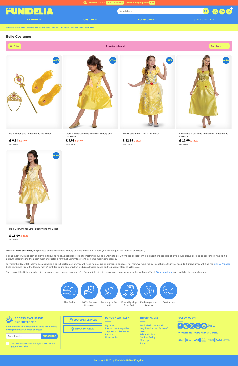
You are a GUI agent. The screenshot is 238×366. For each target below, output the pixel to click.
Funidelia (10, 27)
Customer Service (85, 319)
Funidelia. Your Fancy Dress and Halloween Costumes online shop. (29, 11)
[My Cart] (229, 11)
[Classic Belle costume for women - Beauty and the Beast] (204, 92)
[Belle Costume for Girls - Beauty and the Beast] (34, 187)
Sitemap (144, 340)
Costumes (89, 19)
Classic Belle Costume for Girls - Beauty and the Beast (89, 135)
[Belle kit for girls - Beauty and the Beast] (34, 92)
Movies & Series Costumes (38, 27)
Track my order (84, 328)
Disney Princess (222, 264)
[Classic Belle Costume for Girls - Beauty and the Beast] (90, 92)
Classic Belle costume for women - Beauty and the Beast (203, 135)
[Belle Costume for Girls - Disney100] (147, 92)
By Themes (33, 19)
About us (144, 343)
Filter (16, 46)
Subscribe (49, 336)
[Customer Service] (222, 11)
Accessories (146, 19)
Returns (109, 334)
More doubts (111, 337)
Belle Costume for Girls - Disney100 (141, 133)
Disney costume (163, 272)
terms (13, 346)
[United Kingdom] (180, 326)
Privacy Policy (147, 334)
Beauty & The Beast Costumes (65, 27)
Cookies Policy (147, 337)
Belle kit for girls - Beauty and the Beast (30, 133)
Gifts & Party (202, 19)
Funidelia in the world (151, 325)
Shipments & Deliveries (117, 331)
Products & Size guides (117, 328)
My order (109, 325)
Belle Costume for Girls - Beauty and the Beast (33, 228)
